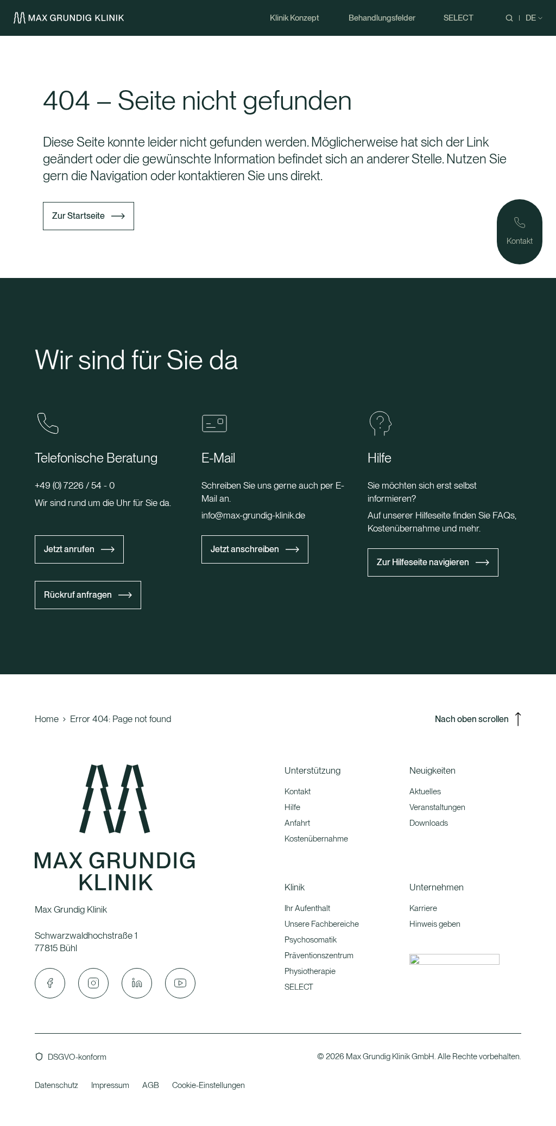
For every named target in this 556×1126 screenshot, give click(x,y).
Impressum (110, 1085)
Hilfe (292, 807)
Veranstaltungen (437, 807)
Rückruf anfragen (78, 595)
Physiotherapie (310, 971)
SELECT (299, 987)
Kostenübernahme (316, 839)
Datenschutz (56, 1085)
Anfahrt (297, 823)
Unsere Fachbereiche (322, 924)
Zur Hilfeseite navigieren (423, 562)
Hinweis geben (434, 924)
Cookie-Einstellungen (208, 1085)
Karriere (423, 908)
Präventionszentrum (319, 955)
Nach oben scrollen (472, 719)
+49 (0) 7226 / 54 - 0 (75, 485)
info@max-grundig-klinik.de (253, 515)
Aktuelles (425, 791)
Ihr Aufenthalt (307, 908)
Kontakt (298, 791)
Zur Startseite (78, 216)
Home (47, 718)
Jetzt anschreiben (245, 549)
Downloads (428, 823)
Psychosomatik (311, 940)
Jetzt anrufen (69, 549)
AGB (150, 1085)
